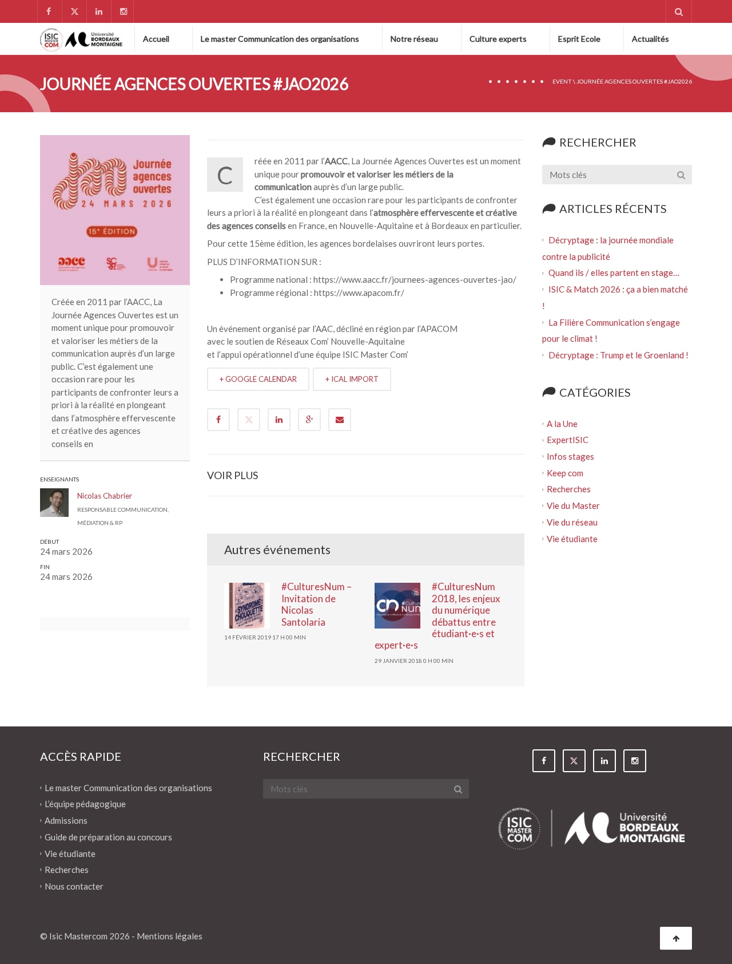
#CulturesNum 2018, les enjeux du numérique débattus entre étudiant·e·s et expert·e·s (437, 615)
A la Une (562, 423)
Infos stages (570, 456)
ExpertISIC (567, 439)
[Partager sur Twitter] (248, 419)
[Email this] (339, 419)
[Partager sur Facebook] (218, 419)
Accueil (156, 39)
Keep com (565, 472)
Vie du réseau (572, 522)
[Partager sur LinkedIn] (279, 419)
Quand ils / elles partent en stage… (613, 272)
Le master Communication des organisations (280, 39)
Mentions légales (169, 936)
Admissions (66, 820)
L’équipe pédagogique (85, 804)
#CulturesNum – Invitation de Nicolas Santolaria (316, 603)
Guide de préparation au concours (108, 837)
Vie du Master (573, 505)
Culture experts (498, 39)
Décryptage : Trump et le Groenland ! (619, 355)
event (562, 81)
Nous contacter (74, 886)
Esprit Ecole (579, 39)
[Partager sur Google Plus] (309, 419)
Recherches (569, 489)
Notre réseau (414, 39)
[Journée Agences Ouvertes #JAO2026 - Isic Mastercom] (81, 38)
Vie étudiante (572, 538)
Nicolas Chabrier (104, 495)
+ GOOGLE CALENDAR (258, 379)
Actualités (650, 39)
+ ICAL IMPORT (352, 379)
